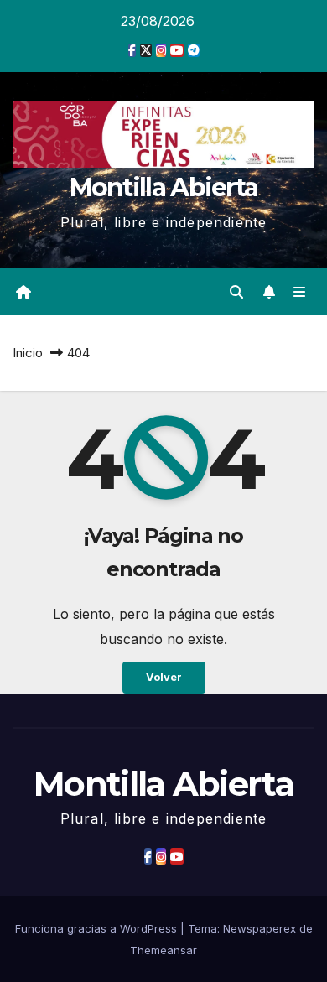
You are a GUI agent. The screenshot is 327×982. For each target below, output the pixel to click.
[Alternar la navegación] (299, 291)
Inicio (28, 353)
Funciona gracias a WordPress (97, 928)
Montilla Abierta (164, 187)
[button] (236, 291)
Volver (164, 677)
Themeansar (163, 950)
